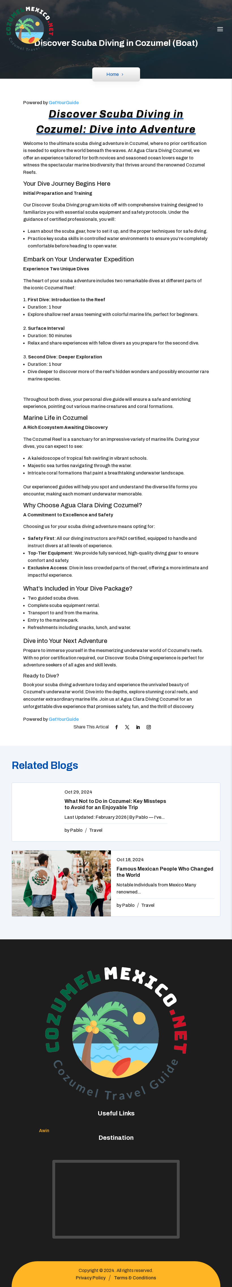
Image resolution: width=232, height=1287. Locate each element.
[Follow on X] (127, 727)
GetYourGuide (64, 102)
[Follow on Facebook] (116, 727)
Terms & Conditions (135, 1277)
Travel (95, 830)
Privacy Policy (91, 1277)
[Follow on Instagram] (149, 727)
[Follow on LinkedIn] (138, 727)
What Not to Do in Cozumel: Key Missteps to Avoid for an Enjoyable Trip (115, 804)
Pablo (76, 830)
